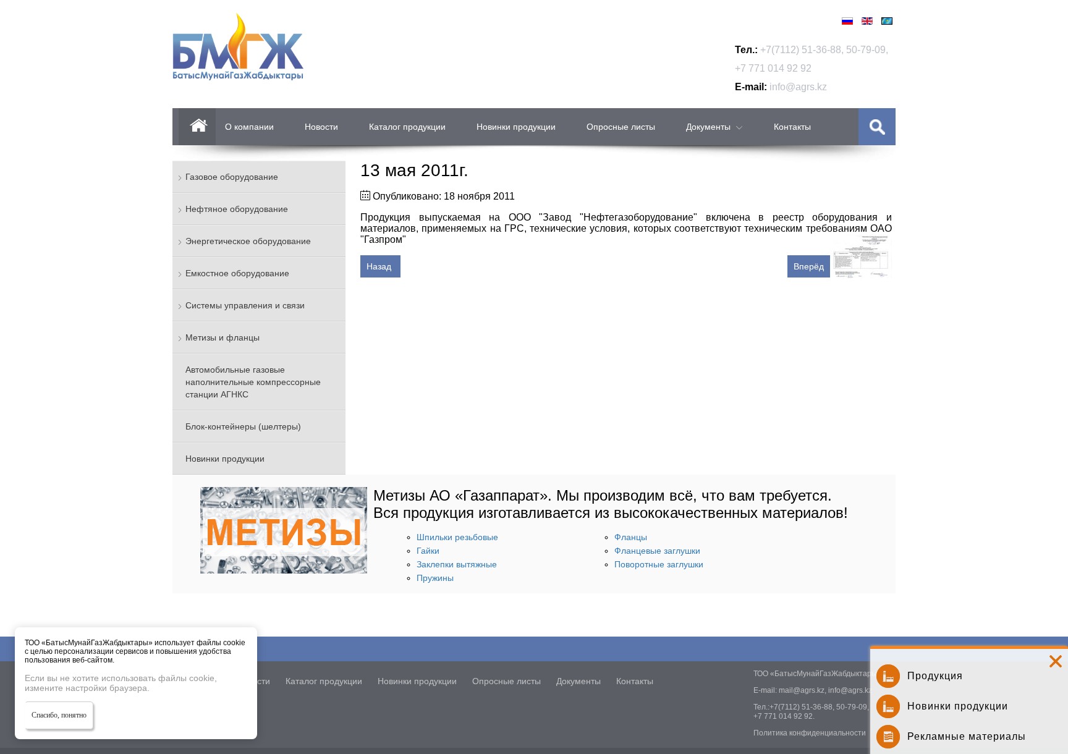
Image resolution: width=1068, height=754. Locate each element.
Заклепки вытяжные (457, 564)
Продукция (935, 676)
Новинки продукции (516, 127)
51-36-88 (821, 49)
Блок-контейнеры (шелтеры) (243, 426)
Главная (197, 126)
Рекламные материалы (966, 736)
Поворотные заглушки (658, 564)
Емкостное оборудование (237, 273)
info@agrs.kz (798, 87)
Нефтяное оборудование (236, 209)
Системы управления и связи (245, 305)
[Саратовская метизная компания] (283, 570)
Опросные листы (621, 127)
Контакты (792, 127)
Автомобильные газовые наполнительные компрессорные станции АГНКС (253, 382)
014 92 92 (796, 716)
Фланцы (630, 537)
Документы (708, 127)
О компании (249, 127)
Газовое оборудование (231, 177)
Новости (321, 127)
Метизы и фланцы (222, 337)
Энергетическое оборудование (248, 241)
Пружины (435, 578)
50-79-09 (866, 49)
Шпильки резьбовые (457, 537)
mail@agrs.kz (801, 690)
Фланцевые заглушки (657, 551)
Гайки (428, 551)
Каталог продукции (407, 127)
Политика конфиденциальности (809, 733)
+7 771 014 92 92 (773, 68)
